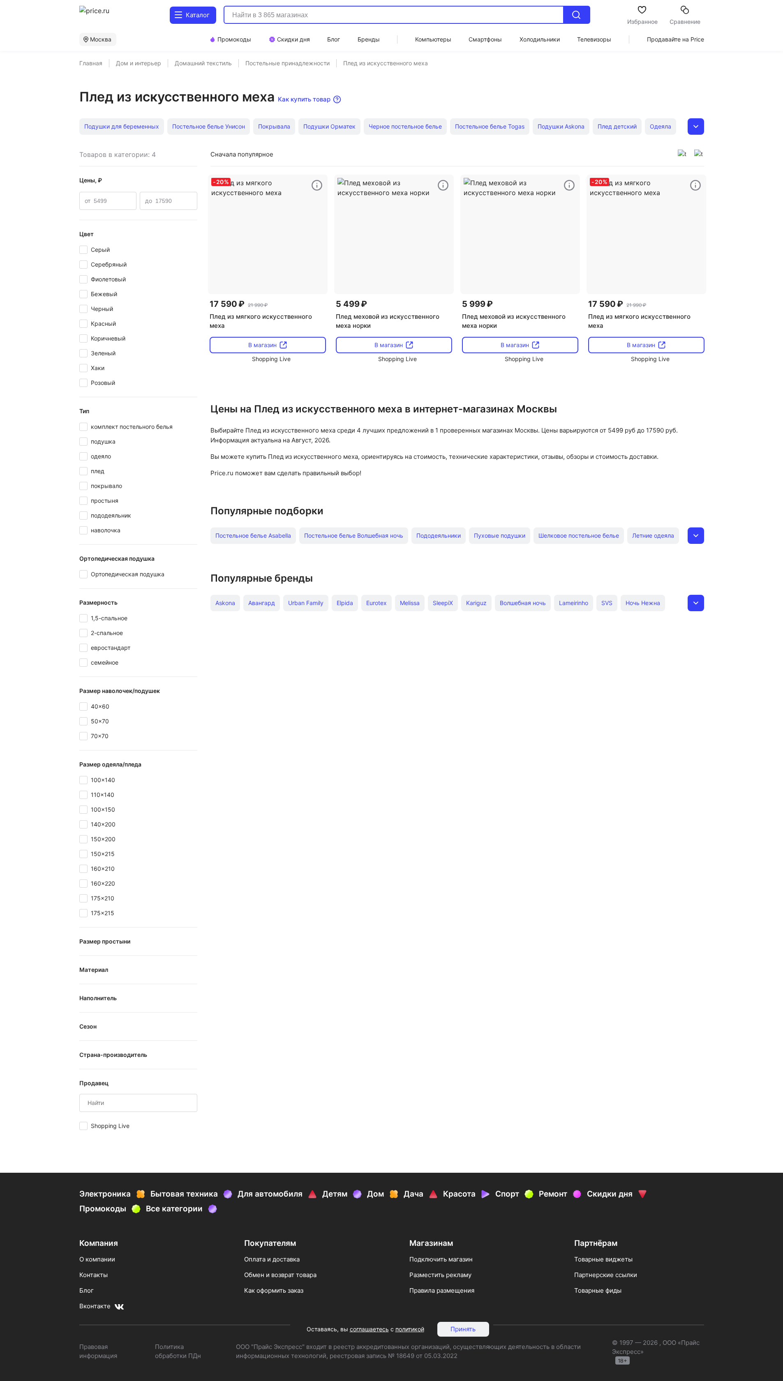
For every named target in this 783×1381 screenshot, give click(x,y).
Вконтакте (95, 1306)
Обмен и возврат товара (280, 1275)
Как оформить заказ (273, 1290)
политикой (409, 1329)
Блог (86, 1290)
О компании (97, 1259)
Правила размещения (441, 1290)
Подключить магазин (441, 1259)
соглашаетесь (369, 1329)
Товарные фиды (597, 1290)
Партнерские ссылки (605, 1275)
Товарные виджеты (603, 1259)
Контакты (93, 1275)
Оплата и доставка (272, 1259)
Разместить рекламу (440, 1275)
